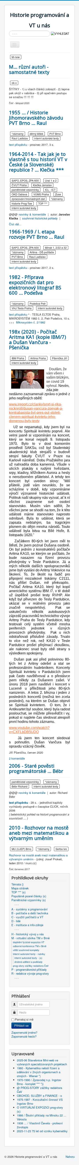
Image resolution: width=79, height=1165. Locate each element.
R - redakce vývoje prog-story (30, 973)
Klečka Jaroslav (42, 185)
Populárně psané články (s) (28, 896)
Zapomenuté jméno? (24, 1032)
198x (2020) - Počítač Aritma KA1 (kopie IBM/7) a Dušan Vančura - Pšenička (37, 339)
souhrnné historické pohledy (40, 218)
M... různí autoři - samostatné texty (29, 69)
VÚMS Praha (41, 194)
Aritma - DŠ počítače (42, 252)
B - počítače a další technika (29, 913)
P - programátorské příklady (29, 970)
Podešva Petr (38, 303)
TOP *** (42, 203)
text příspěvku (18, 145)
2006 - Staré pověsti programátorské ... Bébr (36, 768)
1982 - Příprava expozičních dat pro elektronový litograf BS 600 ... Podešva (35, 285)
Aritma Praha (38, 358)
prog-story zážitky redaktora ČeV (30, 965)
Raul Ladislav (20, 138)
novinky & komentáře (32, 214)
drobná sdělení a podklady (28, 961)
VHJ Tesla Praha (22, 308)
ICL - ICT (50, 189)
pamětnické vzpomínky (25, 189)
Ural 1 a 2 (51, 180)
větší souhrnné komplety (26, 950)
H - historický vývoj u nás (27, 934)
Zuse (58, 194)
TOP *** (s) (18, 892)
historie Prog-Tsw (22, 203)
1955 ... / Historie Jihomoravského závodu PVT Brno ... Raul (36, 117)
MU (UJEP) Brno (21, 849)
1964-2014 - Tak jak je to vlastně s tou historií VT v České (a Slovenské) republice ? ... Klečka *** (38, 162)
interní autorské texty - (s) (28, 958)
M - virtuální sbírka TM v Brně (30, 938)
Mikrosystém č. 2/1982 (30, 322)
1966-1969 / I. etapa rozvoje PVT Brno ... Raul (36, 234)
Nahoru (70, 1157)
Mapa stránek (20, 888)
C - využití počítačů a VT (27, 917)
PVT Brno (55, 134)
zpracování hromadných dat (28, 199)
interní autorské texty (46, 138)
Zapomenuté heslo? (23, 1036)
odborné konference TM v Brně (29, 946)
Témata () (17, 884)
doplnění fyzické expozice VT (28, 942)
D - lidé (15, 921)
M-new (16, 57)
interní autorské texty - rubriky (29, 954)
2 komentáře (17, 758)
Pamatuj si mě (24, 1019)
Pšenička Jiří (59, 358)
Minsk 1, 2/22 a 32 (56, 247)
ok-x (14, 83)
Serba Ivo (61, 849)
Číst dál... (15, 224)
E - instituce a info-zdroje (27, 925)
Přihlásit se (21, 1025)
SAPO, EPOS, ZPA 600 (25, 180)
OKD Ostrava (19, 194)
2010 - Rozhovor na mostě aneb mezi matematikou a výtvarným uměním (39, 832)
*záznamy (17, 134)
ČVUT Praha (19, 185)
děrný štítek (36, 134)
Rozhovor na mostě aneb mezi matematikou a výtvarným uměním (38, 857)
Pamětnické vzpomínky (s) (28, 900)
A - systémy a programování (29, 909)
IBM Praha (18, 358)
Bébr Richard (19, 786)
